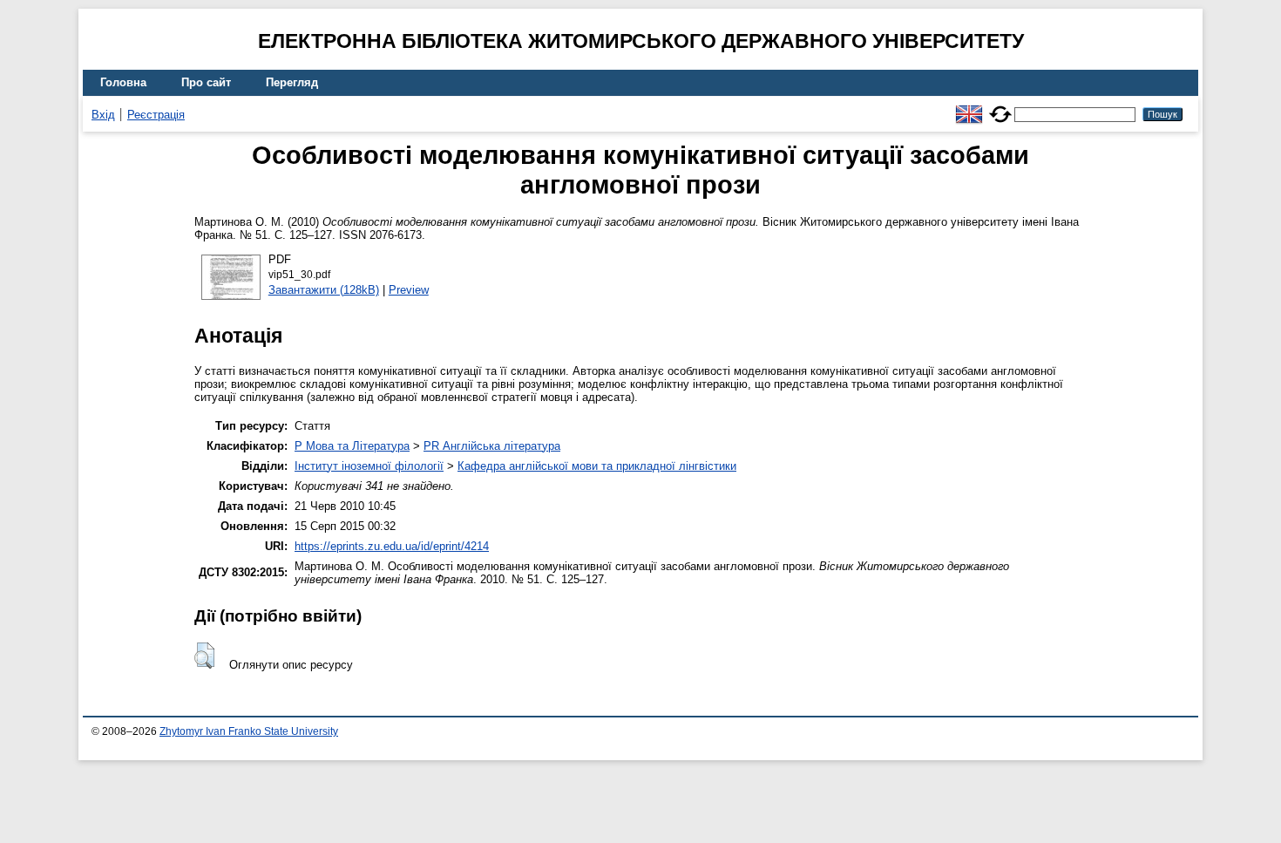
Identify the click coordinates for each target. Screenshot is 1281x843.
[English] (969, 106)
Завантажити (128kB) (323, 289)
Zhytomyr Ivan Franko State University (248, 731)
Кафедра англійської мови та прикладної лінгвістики (597, 465)
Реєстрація (156, 114)
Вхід (103, 114)
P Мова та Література (352, 445)
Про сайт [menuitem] (206, 82)
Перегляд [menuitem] (292, 82)
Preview (409, 289)
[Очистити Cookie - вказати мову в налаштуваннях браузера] (1000, 106)
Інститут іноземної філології (369, 465)
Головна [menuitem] (123, 82)
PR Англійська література (492, 445)
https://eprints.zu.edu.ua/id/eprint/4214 (392, 546)
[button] (204, 655)
